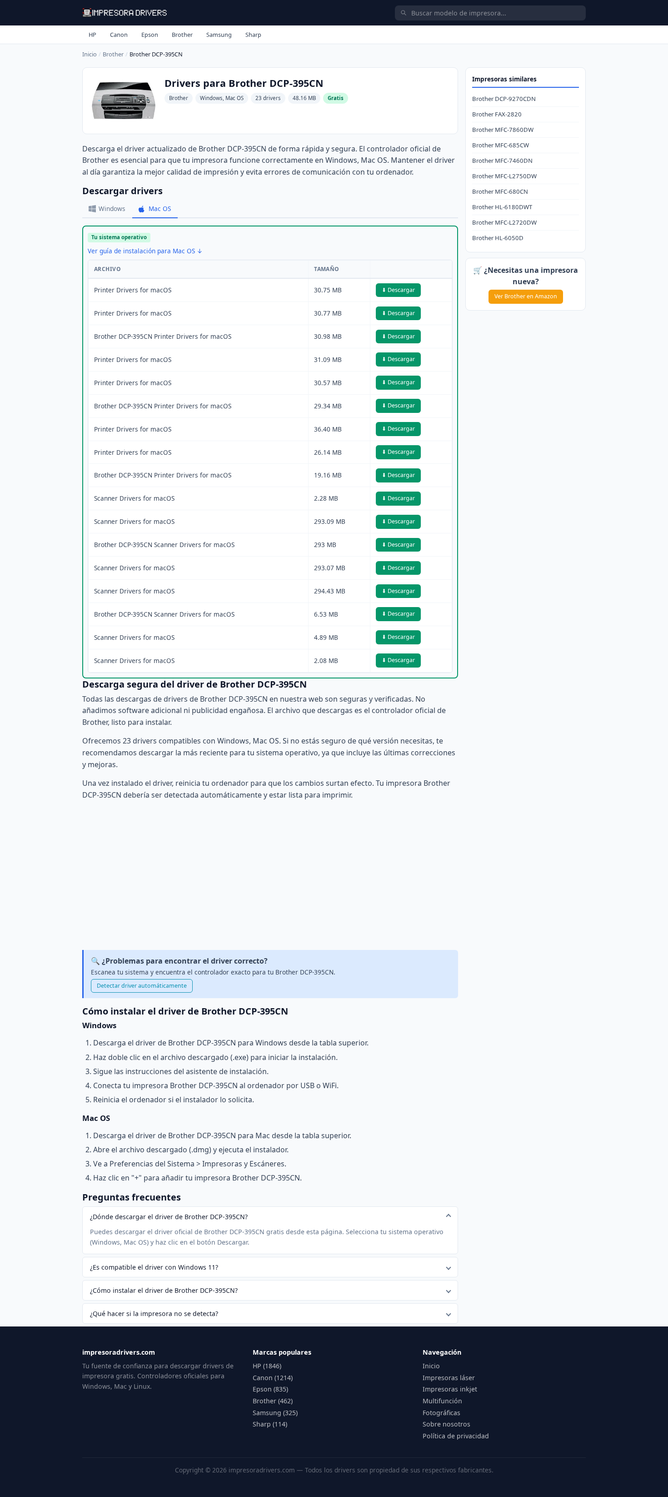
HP (92, 34)
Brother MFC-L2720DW (504, 222)
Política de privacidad (456, 1436)
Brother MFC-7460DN (502, 160)
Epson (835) (270, 1389)
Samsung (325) (275, 1412)
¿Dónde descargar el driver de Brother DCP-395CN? (169, 1216)
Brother (182, 34)
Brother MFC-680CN (500, 191)
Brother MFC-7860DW (502, 130)
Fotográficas (441, 1412)
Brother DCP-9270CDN (504, 99)
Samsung (219, 34)
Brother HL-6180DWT (502, 207)
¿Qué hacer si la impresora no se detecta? (154, 1313)
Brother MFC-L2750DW (504, 176)
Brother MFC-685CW (500, 145)
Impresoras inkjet (450, 1389)
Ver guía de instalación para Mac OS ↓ (145, 250)
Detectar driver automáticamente (142, 986)
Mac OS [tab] (160, 208)
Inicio (89, 54)
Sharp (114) (270, 1424)
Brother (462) (273, 1401)
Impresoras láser (449, 1377)
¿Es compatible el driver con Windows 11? (154, 1267)
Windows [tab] (112, 208)
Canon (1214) (273, 1377)
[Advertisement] (270, 875)
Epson (149, 34)
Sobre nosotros (446, 1424)
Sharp (253, 34)
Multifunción (442, 1401)
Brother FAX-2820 (497, 114)
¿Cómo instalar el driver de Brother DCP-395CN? (164, 1290)
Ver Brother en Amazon (525, 296)
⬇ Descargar (398, 290)
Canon (119, 34)
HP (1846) (267, 1365)
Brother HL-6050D (497, 238)
